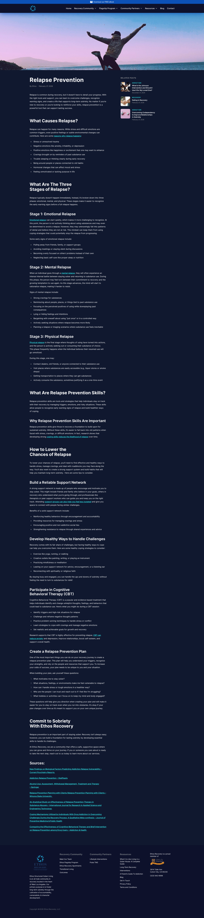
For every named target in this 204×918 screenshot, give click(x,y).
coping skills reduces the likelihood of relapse (67, 437)
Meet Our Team (66, 859)
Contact (170, 8)
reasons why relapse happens (67, 136)
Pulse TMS (94, 862)
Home (68, 8)
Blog (162, 8)
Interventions (125, 870)
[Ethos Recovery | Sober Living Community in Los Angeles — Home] (33, 8)
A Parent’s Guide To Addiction (131, 874)
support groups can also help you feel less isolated (68, 501)
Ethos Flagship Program (69, 862)
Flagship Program (107, 8)
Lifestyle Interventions (98, 859)
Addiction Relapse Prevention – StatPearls (49, 778)
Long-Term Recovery (128, 867)
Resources (150, 8)
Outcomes (64, 872)
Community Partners (130, 8)
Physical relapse (37, 342)
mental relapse (68, 273)
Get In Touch (125, 881)
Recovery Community (84, 8)
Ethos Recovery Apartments (70, 866)
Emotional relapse (38, 220)
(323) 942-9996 (156, 876)
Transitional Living (67, 869)
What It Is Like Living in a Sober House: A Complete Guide (130, 861)
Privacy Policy (125, 884)
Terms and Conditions (128, 887)
